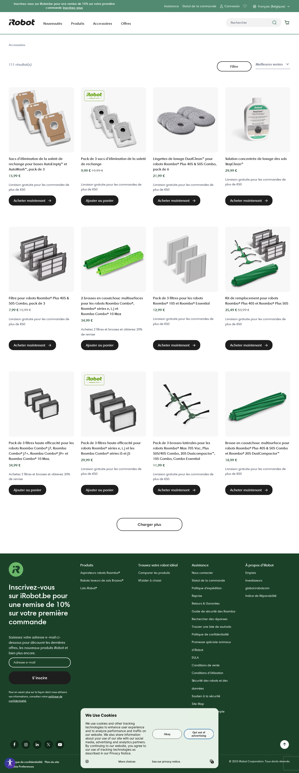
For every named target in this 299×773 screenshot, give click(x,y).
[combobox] (253, 22)
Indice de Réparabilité (260, 596)
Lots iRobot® (88, 588)
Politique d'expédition (207, 588)
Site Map (198, 704)
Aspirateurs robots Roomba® (100, 573)
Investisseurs (253, 580)
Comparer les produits (154, 573)
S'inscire (39, 677)
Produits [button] (77, 23)
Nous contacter (202, 573)
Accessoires (17, 45)
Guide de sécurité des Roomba (213, 611)
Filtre (234, 66)
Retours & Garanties (206, 603)
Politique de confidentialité (210, 634)
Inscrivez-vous (73, 8)
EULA (195, 658)
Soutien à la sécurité (206, 696)
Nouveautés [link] (52, 23)
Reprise (197, 596)
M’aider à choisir (150, 580)
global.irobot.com (257, 588)
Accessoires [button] (102, 23)
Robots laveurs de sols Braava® (101, 580)
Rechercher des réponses (209, 619)
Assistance (171, 6)
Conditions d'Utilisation (207, 673)
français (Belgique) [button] (271, 6)
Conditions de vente (206, 665)
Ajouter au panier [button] (100, 200)
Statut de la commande (199, 6)
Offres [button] (126, 23)
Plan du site (52, 762)
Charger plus (149, 524)
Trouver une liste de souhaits (211, 627)
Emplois (250, 573)
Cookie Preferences (21, 766)
